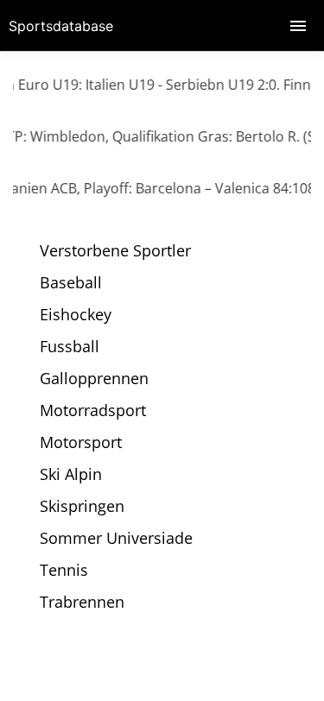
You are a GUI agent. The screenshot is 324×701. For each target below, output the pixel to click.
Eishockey (75, 314)
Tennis (64, 569)
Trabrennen (82, 601)
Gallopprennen (94, 378)
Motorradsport (93, 410)
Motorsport (81, 442)
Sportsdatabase (61, 26)
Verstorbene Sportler (115, 250)
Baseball (71, 282)
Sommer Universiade (116, 537)
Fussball (69, 346)
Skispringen (82, 506)
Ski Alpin (71, 474)
